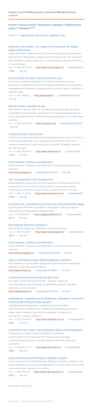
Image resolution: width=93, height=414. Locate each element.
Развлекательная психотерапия (26, 133)
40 (68, 172)
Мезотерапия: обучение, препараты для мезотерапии (37, 228)
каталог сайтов (28, 401)
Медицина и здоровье (50, 24)
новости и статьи (44, 401)
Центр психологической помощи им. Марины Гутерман (38, 357)
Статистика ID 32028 (49, 252)
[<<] (23, 385)
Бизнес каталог (27, 24)
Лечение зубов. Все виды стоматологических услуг (35, 77)
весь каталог (42, 35)
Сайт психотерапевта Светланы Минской (31, 179)
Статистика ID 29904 (46, 270)
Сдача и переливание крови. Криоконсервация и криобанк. (40, 259)
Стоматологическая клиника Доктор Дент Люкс (34, 277)
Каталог (13, 24)
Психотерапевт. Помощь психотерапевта (31, 161)
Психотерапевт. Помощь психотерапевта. (31, 242)
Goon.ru (14, 401)
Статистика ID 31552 (47, 172)
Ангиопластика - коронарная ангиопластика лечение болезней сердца (46, 203)
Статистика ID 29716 (46, 291)
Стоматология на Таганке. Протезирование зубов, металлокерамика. (45, 329)
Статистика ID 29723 (71, 123)
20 (25, 217)
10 (25, 322)
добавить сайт (57, 35)
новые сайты (27, 35)
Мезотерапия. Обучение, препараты (28, 224)
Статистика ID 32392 (69, 95)
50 (25, 70)
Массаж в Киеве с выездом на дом (27, 105)
